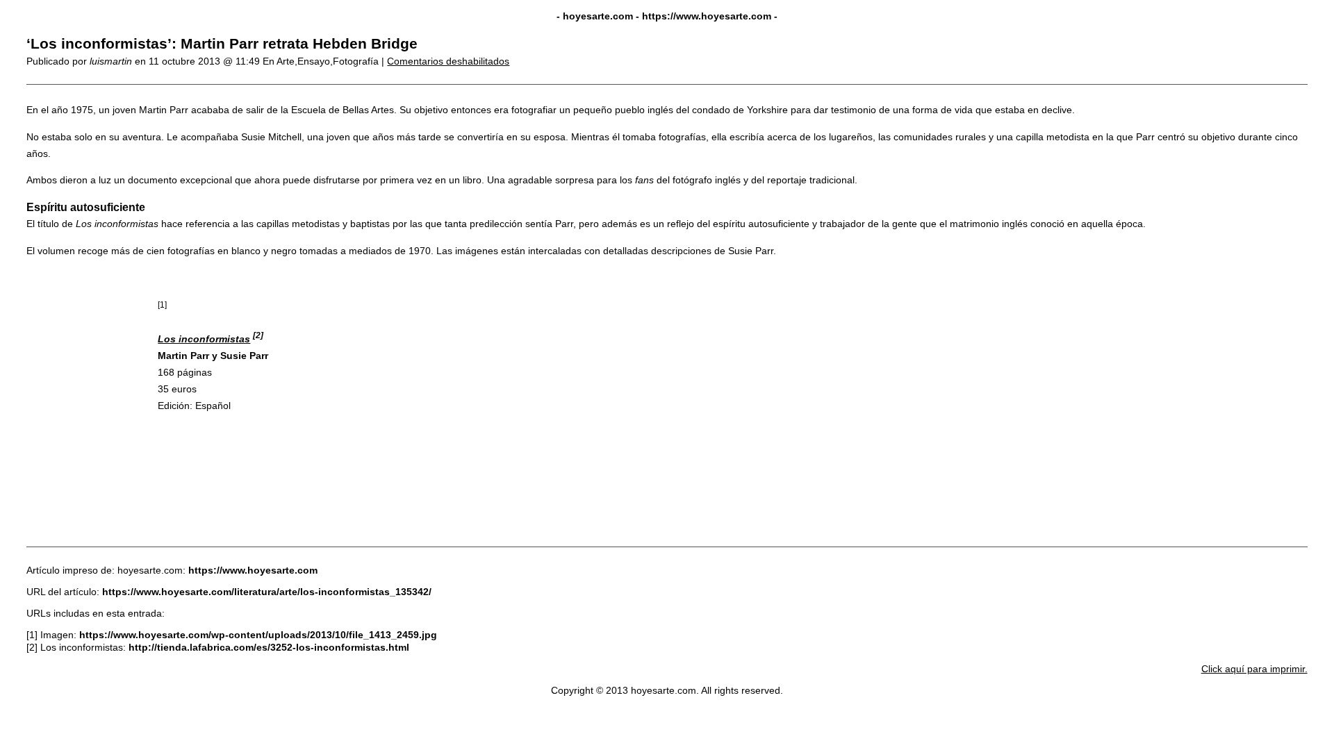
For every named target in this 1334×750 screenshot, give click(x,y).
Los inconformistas (204, 338)
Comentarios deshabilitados (448, 61)
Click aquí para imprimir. (1254, 668)
